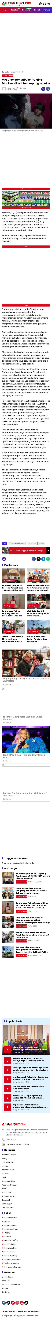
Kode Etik (5, 1281)
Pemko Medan (10, 1225)
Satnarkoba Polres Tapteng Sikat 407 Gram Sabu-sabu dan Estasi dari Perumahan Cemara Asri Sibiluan (12, 613)
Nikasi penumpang (18, 543)
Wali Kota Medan (11, 1263)
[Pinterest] (13, 1303)
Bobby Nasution (11, 1218)
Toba (4, 1188)
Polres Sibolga (10, 1244)
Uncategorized (8, 76)
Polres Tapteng (10, 1255)
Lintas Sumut (7, 1162)
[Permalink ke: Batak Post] (4, 89)
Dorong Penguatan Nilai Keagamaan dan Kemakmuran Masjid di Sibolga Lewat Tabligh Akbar (30, 1069)
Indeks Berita (7, 1277)
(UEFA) (7, 1233)
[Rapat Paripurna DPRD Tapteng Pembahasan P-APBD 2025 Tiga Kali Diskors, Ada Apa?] (13, 575)
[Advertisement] (26, 41)
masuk (15, 863)
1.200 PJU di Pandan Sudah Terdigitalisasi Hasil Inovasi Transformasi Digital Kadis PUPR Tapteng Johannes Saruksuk (37, 639)
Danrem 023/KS (11, 1240)
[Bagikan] (48, 89)
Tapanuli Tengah (9, 1154)
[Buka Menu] (44, 3)
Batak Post (11, 88)
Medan (5, 1166)
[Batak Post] (17, 3)
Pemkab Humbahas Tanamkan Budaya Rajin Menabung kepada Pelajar (28, 1059)
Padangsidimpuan (9, 1185)
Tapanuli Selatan (9, 1196)
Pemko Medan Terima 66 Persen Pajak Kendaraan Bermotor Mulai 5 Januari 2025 (12, 639)
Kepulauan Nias (8, 1181)
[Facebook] (34, 559)
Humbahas (6, 1192)
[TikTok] (26, 1303)
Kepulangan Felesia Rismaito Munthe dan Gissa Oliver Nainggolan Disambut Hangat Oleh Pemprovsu (30, 1106)
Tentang (5, 1292)
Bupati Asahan (10, 1248)
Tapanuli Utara (8, 1170)
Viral (42, 543)
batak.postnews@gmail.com (18, 1144)
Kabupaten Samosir (12, 1267)
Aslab (4, 1177)
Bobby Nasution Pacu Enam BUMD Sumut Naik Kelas (28, 1087)
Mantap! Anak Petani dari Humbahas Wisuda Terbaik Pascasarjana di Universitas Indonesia (30, 1078)
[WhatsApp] (48, 559)
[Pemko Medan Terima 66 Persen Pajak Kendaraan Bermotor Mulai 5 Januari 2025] (13, 627)
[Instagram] (17, 1303)
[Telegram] (43, 559)
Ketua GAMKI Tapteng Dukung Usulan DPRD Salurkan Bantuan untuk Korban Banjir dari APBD (28, 1096)
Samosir (5, 1173)
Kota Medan (9, 1252)
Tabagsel (6, 1200)
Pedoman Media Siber (11, 1284)
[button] (40, 3)
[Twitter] (39, 559)
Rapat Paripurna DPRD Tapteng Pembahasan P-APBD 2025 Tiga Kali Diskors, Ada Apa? (12, 588)
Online (33, 543)
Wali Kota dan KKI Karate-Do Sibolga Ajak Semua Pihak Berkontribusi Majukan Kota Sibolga (38, 613)
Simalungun (7, 1204)
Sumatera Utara (11, 1229)
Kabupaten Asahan (12, 1259)
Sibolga (5, 1158)
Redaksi (5, 1288)
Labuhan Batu (8, 1207)
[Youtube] (22, 1303)
